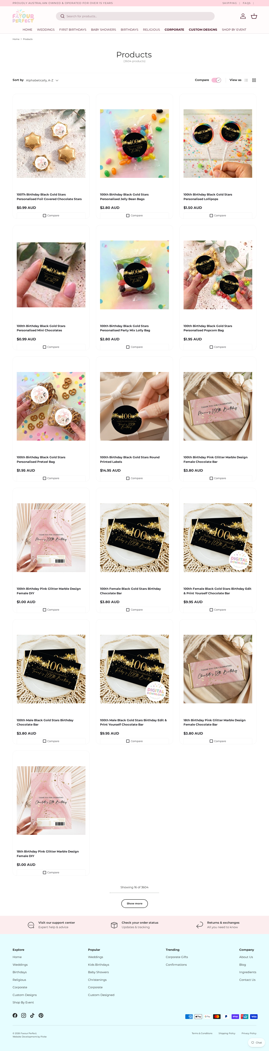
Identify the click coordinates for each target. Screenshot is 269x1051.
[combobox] (135, 16)
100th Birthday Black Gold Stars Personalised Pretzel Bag (41, 459)
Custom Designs (203, 29)
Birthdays (129, 29)
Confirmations (176, 964)
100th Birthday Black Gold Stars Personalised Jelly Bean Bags (124, 197)
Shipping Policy (227, 1033)
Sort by (18, 80)
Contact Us (247, 980)
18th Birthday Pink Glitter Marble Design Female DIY (48, 854)
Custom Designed (101, 995)
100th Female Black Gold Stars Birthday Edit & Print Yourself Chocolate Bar (217, 591)
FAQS (247, 3)
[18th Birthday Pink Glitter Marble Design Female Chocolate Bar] (218, 669)
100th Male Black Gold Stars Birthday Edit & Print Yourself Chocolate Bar (133, 722)
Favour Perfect (28, 1033)
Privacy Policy (249, 1033)
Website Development (25, 1036)
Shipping (230, 3)
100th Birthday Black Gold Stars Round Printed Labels (130, 459)
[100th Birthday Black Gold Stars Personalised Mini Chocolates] (51, 275)
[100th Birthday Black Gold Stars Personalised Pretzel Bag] (51, 406)
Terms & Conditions (202, 1033)
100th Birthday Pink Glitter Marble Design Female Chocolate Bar (216, 459)
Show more (134, 903)
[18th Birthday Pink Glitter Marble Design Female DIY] (51, 800)
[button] (254, 16)
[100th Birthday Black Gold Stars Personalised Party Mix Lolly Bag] (134, 275)
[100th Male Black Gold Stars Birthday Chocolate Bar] (51, 669)
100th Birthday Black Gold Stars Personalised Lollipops (208, 197)
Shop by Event (234, 29)
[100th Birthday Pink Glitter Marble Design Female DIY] (51, 537)
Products (27, 39)
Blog (242, 964)
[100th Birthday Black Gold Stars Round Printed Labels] (134, 406)
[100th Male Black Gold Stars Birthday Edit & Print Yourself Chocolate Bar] (134, 669)
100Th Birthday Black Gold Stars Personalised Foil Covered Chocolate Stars (49, 197)
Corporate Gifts (177, 957)
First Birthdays (72, 29)
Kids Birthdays (98, 964)
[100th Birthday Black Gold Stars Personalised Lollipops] (218, 143)
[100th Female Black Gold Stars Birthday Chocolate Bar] (134, 537)
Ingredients (247, 972)
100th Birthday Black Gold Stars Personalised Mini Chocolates (41, 328)
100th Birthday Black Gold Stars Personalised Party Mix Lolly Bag (125, 328)
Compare (202, 80)
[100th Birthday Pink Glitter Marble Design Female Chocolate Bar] (218, 406)
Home (27, 29)
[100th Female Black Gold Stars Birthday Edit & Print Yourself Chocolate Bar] (218, 537)
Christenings (97, 980)
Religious (151, 29)
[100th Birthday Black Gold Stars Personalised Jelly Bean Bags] (134, 143)
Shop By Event (23, 1002)
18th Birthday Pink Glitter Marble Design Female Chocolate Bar (215, 722)
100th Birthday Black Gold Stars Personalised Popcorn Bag (208, 328)
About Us (246, 957)
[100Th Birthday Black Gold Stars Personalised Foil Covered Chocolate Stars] (51, 143)
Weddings (46, 29)
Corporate (174, 29)
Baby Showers (103, 29)
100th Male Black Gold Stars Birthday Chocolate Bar (45, 722)
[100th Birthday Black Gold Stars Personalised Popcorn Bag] (218, 275)
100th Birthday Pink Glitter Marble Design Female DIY (49, 591)
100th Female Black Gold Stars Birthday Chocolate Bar (130, 591)
